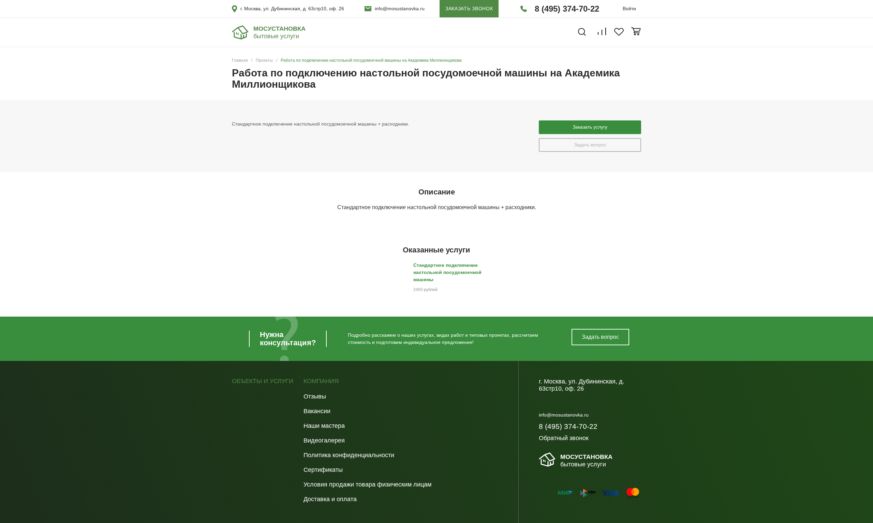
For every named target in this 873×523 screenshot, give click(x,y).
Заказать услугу (590, 127)
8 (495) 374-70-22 (567, 8)
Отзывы (315, 396)
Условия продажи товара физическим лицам (367, 484)
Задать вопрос (590, 144)
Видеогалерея (324, 440)
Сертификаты (323, 469)
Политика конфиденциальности (349, 455)
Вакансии (317, 411)
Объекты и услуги (262, 381)
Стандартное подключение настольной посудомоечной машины (447, 272)
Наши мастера (324, 425)
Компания (321, 381)
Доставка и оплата (330, 499)
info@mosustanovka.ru (400, 8)
